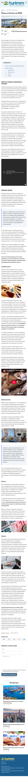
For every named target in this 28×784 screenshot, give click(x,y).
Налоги (9, 73)
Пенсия (9, 75)
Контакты (3, 761)
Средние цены (11, 70)
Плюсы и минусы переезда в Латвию (14, 66)
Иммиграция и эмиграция (8, 25)
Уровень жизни (9, 68)
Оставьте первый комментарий (19, 31)
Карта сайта (4, 763)
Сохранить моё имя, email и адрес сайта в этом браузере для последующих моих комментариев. (14, 670)
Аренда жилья (11, 72)
